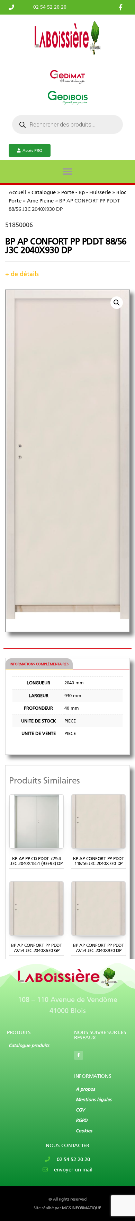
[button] (67, 171)
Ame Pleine (40, 201)
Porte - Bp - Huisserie (86, 192)
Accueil (17, 192)
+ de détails (22, 274)
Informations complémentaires (39, 664)
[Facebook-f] (78, 1055)
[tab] (39, 663)
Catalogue (44, 192)
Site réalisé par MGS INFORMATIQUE (67, 1207)
